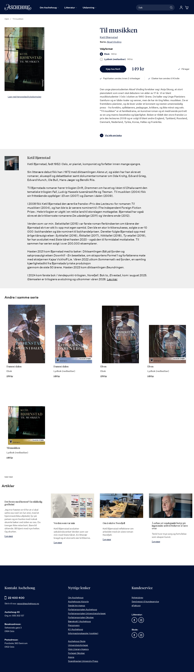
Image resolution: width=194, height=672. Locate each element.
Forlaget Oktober (76, 653)
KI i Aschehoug (75, 629)
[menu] (68, 7)
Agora (71, 657)
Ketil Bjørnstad (109, 37)
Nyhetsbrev (137, 597)
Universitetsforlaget (78, 645)
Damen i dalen (14, 367)
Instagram (141, 620)
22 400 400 (16, 597)
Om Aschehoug (75, 597)
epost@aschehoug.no (28, 603)
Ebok (110, 54)
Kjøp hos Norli (113, 69)
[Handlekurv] (187, 7)
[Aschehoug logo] (18, 7)
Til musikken (13, 448)
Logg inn (181, 7)
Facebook (134, 620)
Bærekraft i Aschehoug (79, 621)
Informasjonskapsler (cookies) (83, 633)
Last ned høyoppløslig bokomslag (24, 96)
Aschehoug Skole (76, 641)
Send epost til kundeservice (145, 601)
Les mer (112, 279)
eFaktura (136, 605)
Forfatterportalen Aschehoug (82, 609)
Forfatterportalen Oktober (81, 617)
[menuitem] (49, 7)
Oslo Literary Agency (78, 649)
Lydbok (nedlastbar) (118, 59)
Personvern (74, 625)
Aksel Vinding (114, 41)
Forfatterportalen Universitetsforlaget (87, 613)
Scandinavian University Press (83, 661)
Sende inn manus (76, 605)
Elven (103, 367)
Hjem (7, 19)
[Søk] (171, 7)
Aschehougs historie (78, 601)
